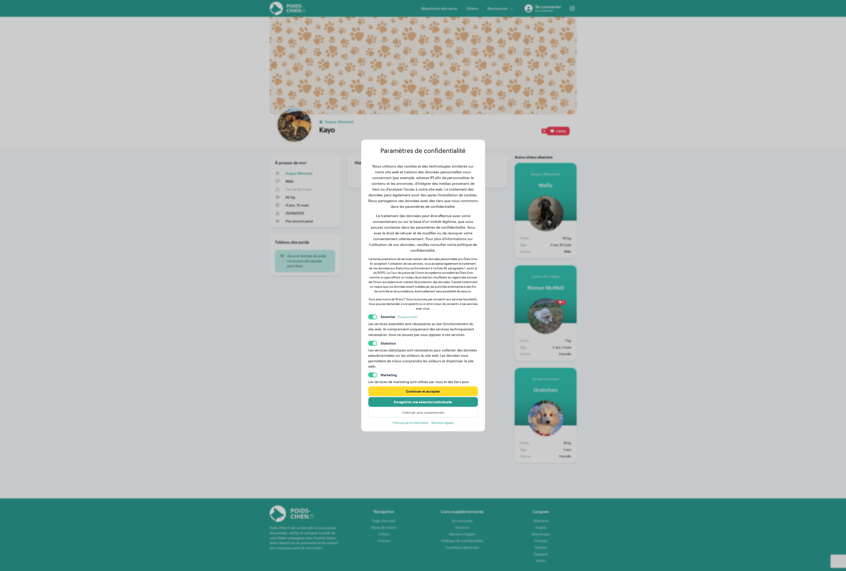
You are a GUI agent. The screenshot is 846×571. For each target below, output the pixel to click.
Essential (399, 317)
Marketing (389, 375)
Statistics (388, 343)
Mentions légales (443, 422)
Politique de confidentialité (410, 422)
